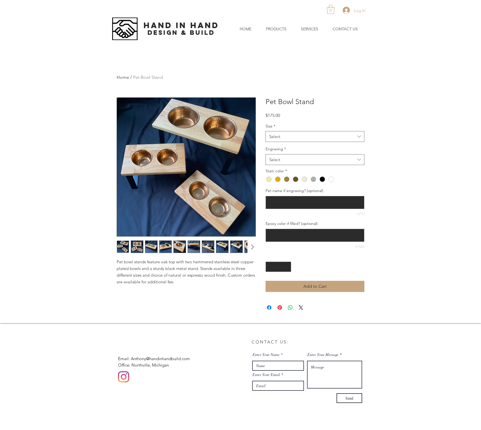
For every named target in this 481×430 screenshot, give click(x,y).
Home (123, 77)
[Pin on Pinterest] (279, 307)
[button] (331, 9)
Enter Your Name (265, 355)
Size (270, 126)
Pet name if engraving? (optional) (294, 190)
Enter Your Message (322, 355)
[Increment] (286, 267)
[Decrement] (269, 267)
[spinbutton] (278, 267)
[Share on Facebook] (269, 307)
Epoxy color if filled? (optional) (292, 223)
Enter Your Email (266, 375)
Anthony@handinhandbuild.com (160, 358)
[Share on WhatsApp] (290, 307)
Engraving (276, 148)
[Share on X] (301, 307)
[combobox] (315, 136)
